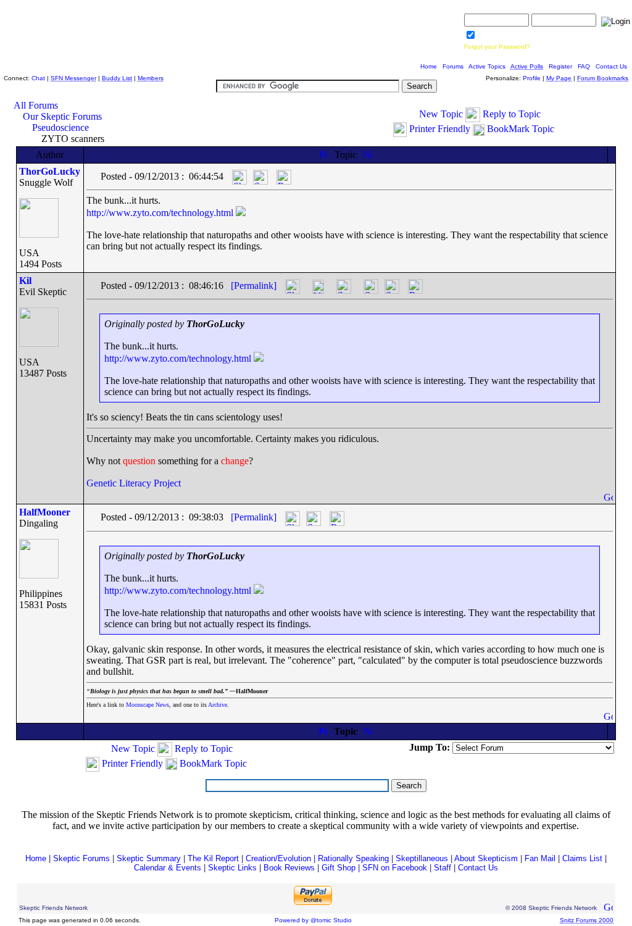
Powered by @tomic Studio (313, 920)
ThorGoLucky (49, 171)
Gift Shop (339, 867)
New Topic (441, 114)
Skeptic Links (232, 867)
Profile (532, 78)
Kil (25, 280)
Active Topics (486, 66)
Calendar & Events (167, 867)
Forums (453, 66)
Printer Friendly (439, 128)
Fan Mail (540, 858)
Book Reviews (289, 867)
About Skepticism (486, 858)
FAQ (584, 66)
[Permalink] (253, 285)
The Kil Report (213, 858)
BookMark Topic (520, 128)
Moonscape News (147, 704)
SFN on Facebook (394, 867)
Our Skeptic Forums (62, 116)
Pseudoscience (60, 127)
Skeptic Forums (81, 858)
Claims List (582, 858)
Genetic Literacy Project (133, 483)
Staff (442, 867)
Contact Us (611, 66)
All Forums (36, 105)
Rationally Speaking (353, 858)
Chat (38, 78)
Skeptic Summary (149, 858)
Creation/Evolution (278, 858)
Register (560, 66)
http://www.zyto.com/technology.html (159, 212)
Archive (217, 704)
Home (428, 66)
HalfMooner (44, 512)
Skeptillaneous (422, 858)
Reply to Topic (512, 114)
